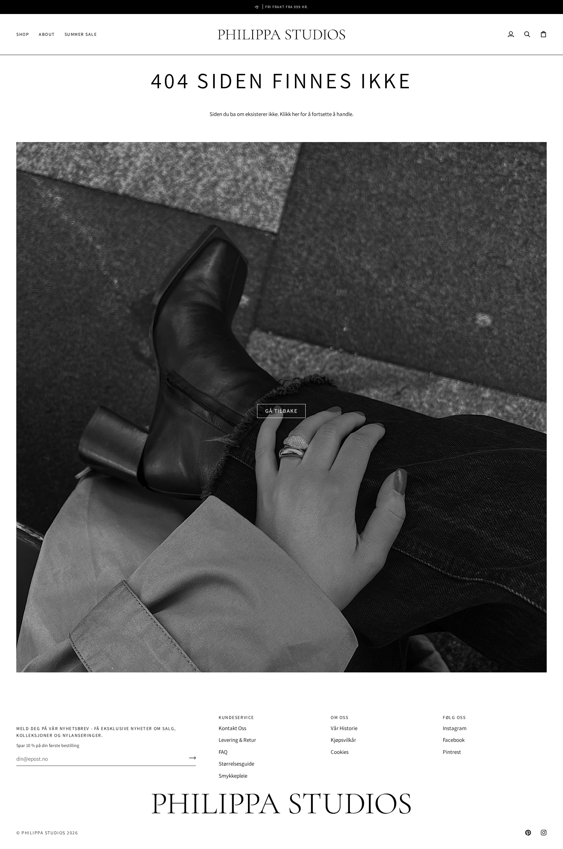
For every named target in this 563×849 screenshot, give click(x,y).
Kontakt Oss (232, 728)
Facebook (454, 739)
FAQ (223, 751)
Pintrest (452, 751)
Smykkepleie (233, 775)
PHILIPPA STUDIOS (43, 833)
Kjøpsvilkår (343, 739)
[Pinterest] (528, 833)
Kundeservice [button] (236, 717)
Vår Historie (344, 728)
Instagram (455, 728)
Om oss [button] (339, 717)
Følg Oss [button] (454, 717)
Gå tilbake (281, 410)
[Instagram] (544, 833)
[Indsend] (190, 758)
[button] (25, 34)
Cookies (340, 751)
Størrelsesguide (236, 763)
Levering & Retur (237, 739)
